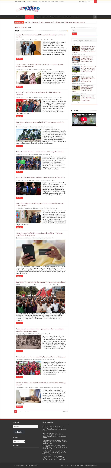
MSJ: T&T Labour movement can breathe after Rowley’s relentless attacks (40, 178)
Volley (22, 17)
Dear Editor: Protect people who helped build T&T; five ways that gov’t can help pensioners (82, 60)
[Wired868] (28, 9)
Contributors (51, 1)
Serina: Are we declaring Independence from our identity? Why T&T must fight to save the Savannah (54, 428)
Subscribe (19, 432)
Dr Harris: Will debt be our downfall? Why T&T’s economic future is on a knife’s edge (54, 441)
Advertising (35, 1)
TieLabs (94, 465)
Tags (74, 44)
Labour (42, 40)
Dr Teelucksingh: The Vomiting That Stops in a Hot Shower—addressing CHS (88, 79)
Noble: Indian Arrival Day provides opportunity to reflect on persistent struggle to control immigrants (39, 330)
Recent (75, 41)
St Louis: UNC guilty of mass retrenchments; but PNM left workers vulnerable (38, 93)
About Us (29, 1)
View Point (30, 17)
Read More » (19, 58)
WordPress (80, 465)
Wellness (36, 17)
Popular (81, 41)
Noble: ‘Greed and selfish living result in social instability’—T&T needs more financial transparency (39, 234)
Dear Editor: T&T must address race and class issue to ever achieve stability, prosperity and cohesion (83, 49)
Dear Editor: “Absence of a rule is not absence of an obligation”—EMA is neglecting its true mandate (54, 22)
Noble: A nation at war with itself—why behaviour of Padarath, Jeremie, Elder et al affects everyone (40, 65)
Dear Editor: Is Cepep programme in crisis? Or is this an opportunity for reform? (40, 123)
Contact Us (44, 1)
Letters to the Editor (48, 97)
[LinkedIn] (84, 2)
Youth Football (44, 17)
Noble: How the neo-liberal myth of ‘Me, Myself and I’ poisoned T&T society (41, 357)
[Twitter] (82, 2)
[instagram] (85, 2)
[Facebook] (80, 2)
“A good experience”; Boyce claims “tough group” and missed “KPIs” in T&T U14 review (82, 88)
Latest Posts (61, 1)
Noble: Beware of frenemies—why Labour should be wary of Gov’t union (40, 152)
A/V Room (61, 17)
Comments (88, 41)
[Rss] (79, 2)
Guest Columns (35, 40)
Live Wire (53, 17)
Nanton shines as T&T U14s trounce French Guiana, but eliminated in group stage (88, 98)
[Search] (95, 1)
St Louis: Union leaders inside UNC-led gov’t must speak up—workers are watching (40, 36)
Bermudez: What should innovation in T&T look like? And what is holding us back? (40, 384)
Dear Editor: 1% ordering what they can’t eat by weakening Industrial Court (41, 282)
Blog (40, 1)
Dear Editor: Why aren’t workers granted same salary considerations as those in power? (39, 204)
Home (56, 1)
